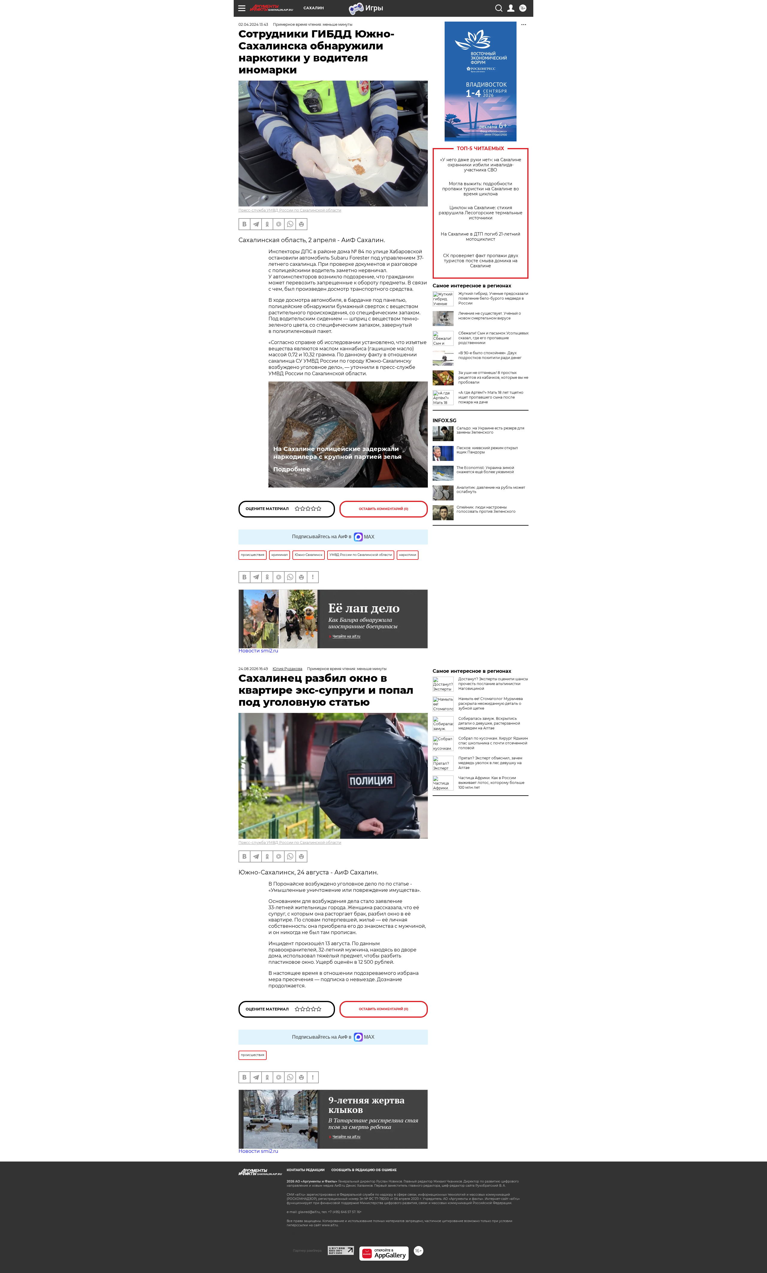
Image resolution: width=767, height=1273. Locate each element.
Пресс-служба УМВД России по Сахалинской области (289, 210)
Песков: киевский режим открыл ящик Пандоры (487, 450)
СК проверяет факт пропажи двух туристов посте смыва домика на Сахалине (480, 261)
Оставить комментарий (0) (383, 509)
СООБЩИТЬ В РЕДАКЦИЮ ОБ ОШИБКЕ (364, 1170)
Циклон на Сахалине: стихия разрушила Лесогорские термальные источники (481, 213)
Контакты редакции (305, 1170)
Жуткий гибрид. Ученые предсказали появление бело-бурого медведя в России (493, 298)
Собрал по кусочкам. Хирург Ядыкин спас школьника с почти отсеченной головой (493, 743)
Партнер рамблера (307, 1250)
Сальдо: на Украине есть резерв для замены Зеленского (490, 430)
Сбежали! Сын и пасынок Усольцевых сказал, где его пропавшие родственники (493, 338)
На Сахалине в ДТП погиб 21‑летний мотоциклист (480, 237)
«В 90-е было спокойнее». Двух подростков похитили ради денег (490, 355)
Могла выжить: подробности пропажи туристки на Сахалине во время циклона (480, 189)
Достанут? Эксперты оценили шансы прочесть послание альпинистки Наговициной (493, 684)
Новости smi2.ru (258, 651)
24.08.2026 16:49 (253, 668)
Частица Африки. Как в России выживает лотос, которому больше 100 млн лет (491, 783)
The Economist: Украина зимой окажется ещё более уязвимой (485, 470)
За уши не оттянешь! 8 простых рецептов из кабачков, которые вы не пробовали (493, 377)
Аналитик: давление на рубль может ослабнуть (491, 489)
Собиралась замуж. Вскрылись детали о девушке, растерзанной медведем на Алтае (489, 723)
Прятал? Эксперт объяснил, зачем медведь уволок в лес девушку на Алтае (490, 763)
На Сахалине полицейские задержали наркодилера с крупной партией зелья (337, 452)
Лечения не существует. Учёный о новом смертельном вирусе (489, 315)
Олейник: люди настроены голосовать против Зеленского (486, 509)
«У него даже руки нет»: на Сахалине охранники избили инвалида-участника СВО (480, 165)
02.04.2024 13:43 (253, 24)
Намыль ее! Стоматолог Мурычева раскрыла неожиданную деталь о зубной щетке (490, 703)
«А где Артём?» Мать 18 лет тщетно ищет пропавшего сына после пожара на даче (490, 397)
